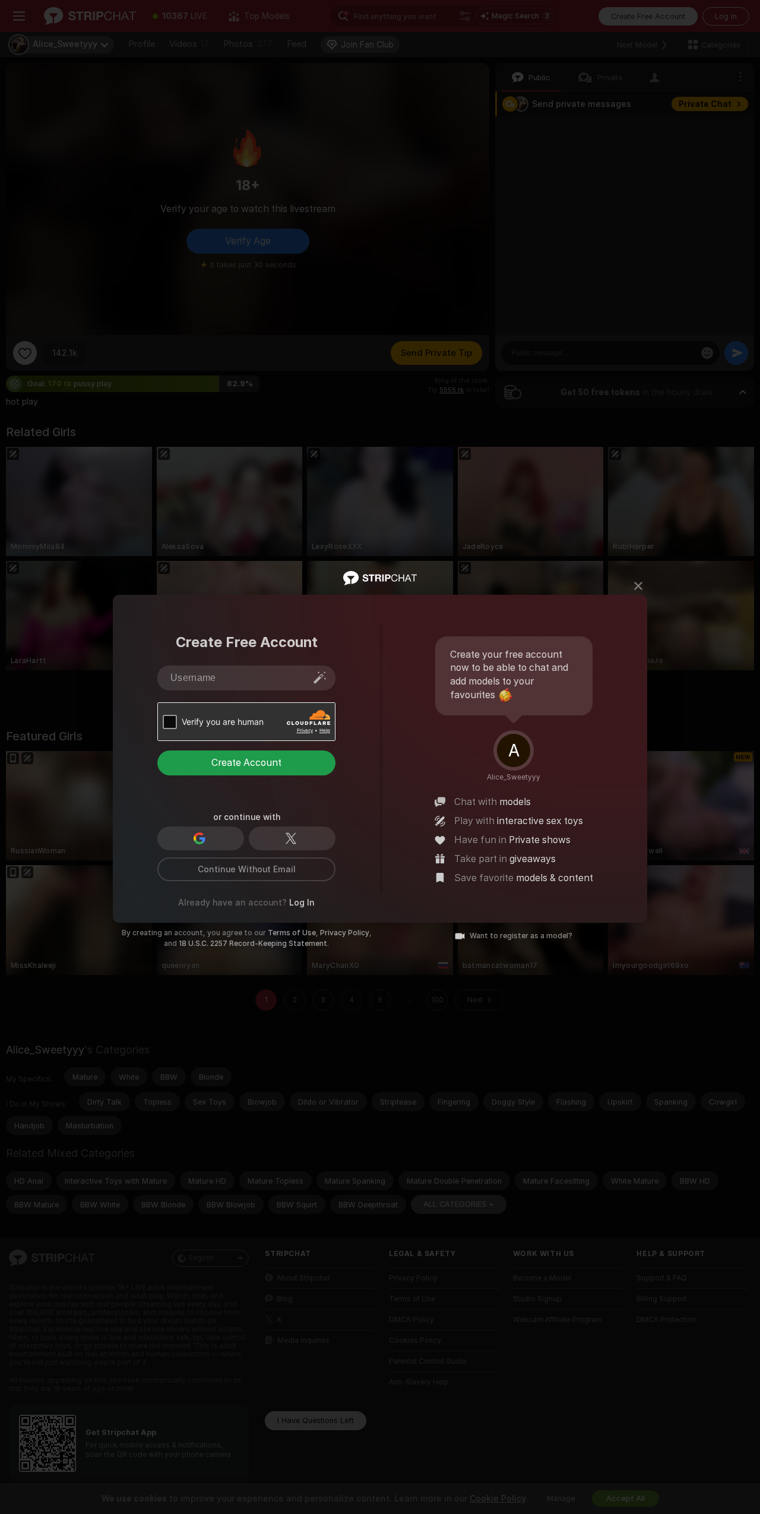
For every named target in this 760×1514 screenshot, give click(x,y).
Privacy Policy (344, 933)
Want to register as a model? (521, 936)
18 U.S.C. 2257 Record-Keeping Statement (253, 943)
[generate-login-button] (320, 677)
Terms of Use (292, 933)
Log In (302, 902)
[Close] (638, 586)
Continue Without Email (247, 869)
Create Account (246, 762)
